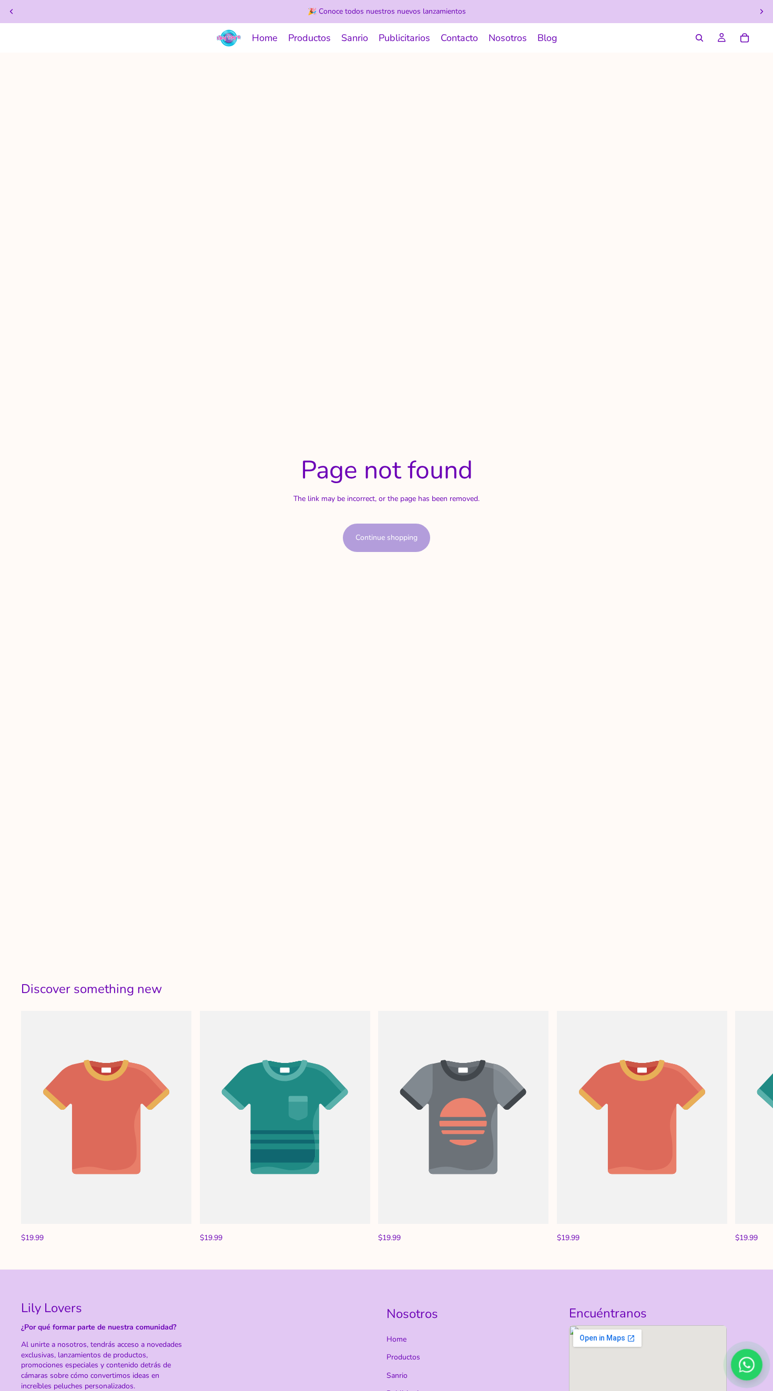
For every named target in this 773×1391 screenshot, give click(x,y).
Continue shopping (386, 538)
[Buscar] (699, 37)
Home (396, 1339)
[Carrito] (744, 37)
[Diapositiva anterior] (11, 11)
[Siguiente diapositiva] (761, 11)
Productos (403, 1357)
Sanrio (397, 1375)
